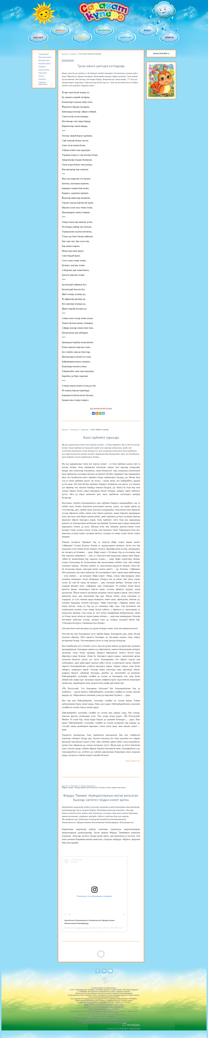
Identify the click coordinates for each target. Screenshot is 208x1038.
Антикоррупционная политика (92, 1022)
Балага (73, 54)
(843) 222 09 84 (134, 1028)
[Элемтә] (169, 37)
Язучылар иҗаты (45, 57)
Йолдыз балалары (87, 786)
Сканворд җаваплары (42, 83)
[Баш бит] (38, 37)
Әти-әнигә (74, 429)
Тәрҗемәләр (43, 54)
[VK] (104, 973)
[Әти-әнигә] (104, 30)
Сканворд (42, 79)
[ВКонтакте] (93, 413)
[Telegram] (103, 413)
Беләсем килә (43, 60)
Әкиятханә (42, 73)
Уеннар (41, 76)
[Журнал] (60, 30)
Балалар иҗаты (44, 63)
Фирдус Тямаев (82, 928)
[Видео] (148, 30)
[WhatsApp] (100, 413)
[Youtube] (110, 973)
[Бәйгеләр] (126, 37)
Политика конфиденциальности (114, 1022)
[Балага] (82, 37)
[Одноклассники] (96, 413)
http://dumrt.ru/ (133, 760)
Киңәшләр (84, 429)
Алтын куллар (43, 70)
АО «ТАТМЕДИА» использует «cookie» (84, 1018)
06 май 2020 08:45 (67, 60)
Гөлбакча (42, 66)
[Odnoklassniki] (97, 973)
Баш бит (65, 54)
